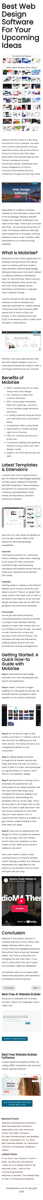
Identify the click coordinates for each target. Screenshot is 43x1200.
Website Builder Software (19, 1056)
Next (36, 987)
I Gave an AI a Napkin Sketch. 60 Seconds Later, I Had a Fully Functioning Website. (19, 1168)
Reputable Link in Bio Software (17, 1129)
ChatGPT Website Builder (15, 1039)
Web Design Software (29, 478)
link (31, 677)
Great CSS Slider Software (15, 1133)
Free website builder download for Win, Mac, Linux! (17, 1103)
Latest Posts (9, 1154)
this (36, 230)
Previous (9, 987)
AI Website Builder (28, 994)
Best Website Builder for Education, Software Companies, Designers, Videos (20, 1147)
